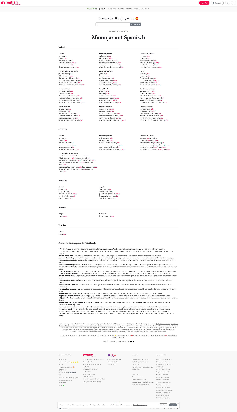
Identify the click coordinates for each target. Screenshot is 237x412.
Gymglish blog (63, 370)
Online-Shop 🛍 (87, 362)
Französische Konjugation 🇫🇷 (90, 335)
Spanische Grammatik (163, 387)
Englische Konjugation (163, 393)
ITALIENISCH (145, 8)
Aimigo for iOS (111, 364)
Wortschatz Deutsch (162, 377)
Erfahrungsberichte (65, 362)
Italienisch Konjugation (163, 398)
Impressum (135, 374)
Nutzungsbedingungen (139, 379)
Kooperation (135, 364)
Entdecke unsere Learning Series (93, 359)
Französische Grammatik (164, 359)
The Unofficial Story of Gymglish (68, 377)
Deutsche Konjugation (163, 395)
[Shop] (227, 3)
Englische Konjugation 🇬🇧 (159, 335)
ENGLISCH (121, 8)
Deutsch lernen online (90, 326)
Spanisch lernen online (75, 326)
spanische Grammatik (149, 331)
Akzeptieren (173, 405)
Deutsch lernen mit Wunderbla (92, 381)
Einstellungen (163, 405)
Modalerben (121, 337)
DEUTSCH (137, 8)
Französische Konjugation (164, 390)
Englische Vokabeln (162, 374)
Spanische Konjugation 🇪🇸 (108, 335)
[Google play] (131, 341)
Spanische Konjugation (163, 382)
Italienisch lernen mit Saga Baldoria (94, 379)
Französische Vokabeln (163, 362)
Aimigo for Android (113, 362)
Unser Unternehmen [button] (65, 355)
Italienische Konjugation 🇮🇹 (141, 335)
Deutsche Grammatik (162, 380)
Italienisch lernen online (105, 326)
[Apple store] (133, 341)
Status (61, 385)
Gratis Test (204, 3)
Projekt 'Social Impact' (65, 380)
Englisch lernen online (163, 324)
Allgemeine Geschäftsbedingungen (143, 382)
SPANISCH (129, 8)
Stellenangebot (67, 372)
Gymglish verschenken (65, 367)
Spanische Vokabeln (162, 385)
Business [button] (134, 355)
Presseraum (62, 383)
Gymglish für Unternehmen (140, 359)
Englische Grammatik (162, 372)
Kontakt (61, 364)
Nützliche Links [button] (161, 355)
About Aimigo (63, 359)
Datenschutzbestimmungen (140, 405)
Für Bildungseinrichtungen (140, 362)
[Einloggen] (233, 3)
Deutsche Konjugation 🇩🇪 (125, 335)
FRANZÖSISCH (112, 8)
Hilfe (60, 375)
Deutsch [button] (217, 3)
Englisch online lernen (163, 369)
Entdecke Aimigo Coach (114, 359)
